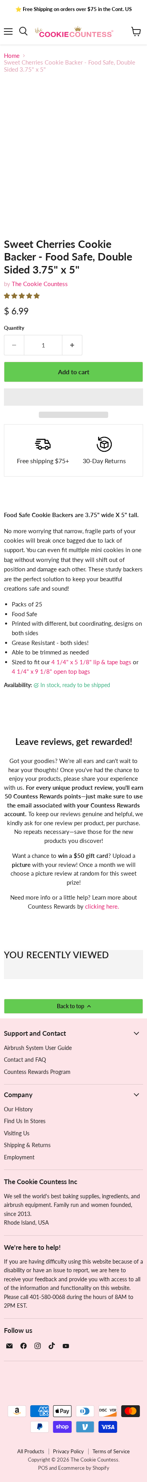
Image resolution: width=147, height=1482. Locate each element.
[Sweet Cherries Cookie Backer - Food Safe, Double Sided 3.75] (17, 244)
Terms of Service (111, 1451)
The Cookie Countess (40, 283)
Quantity (14, 328)
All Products (30, 1451)
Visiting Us (16, 1133)
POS (43, 1468)
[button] (22, 295)
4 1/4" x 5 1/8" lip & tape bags (91, 661)
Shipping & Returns (27, 1145)
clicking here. (102, 906)
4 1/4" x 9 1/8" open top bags (51, 671)
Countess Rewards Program (37, 1071)
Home (12, 55)
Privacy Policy (68, 1451)
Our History (18, 1109)
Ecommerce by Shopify (83, 1468)
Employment (19, 1157)
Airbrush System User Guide (38, 1047)
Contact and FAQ (25, 1059)
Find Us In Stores (24, 1121)
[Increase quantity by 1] (72, 345)
